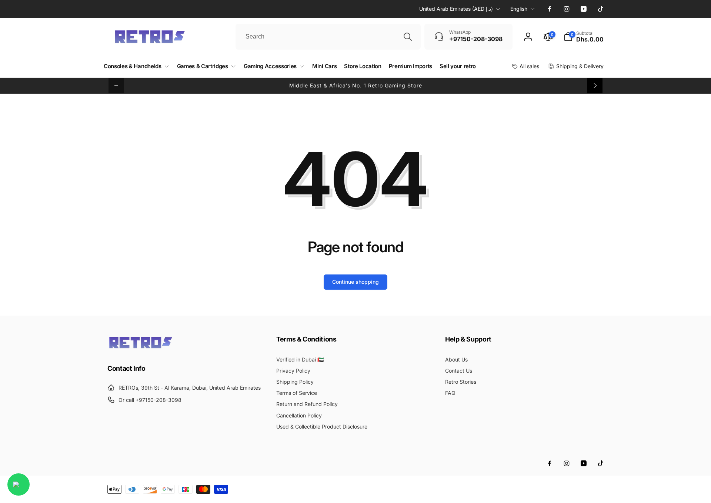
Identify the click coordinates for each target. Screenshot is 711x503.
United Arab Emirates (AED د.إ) (456, 9)
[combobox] (328, 37)
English (518, 9)
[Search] (407, 36)
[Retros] (140, 348)
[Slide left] (116, 85)
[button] (584, 36)
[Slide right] (594, 85)
